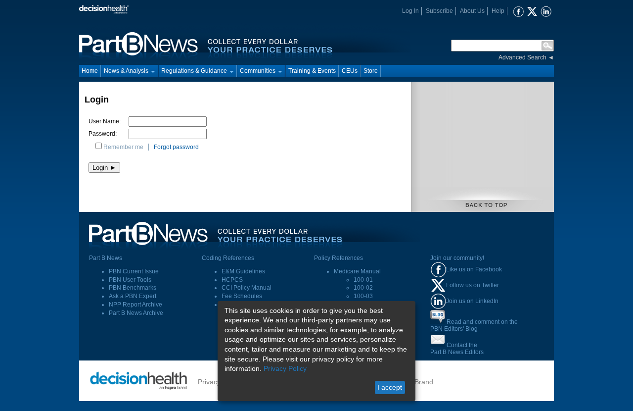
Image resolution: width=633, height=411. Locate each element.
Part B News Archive (136, 312)
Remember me (123, 147)
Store (370, 70)
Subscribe (439, 10)
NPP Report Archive (135, 304)
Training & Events (312, 70)
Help (498, 10)
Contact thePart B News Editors (457, 349)
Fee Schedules (242, 296)
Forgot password (176, 147)
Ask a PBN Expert (132, 296)
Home (90, 70)
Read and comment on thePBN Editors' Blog (474, 325)
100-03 (363, 296)
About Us (472, 10)
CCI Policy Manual (246, 287)
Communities (257, 70)
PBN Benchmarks (132, 287)
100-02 (363, 287)
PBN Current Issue (134, 271)
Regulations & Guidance (194, 70)
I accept (389, 387)
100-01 (363, 279)
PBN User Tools (130, 279)
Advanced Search (522, 57)
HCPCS (232, 279)
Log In (410, 10)
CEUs (350, 70)
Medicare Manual (357, 271)
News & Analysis (126, 70)
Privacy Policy (285, 368)
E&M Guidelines (243, 271)
